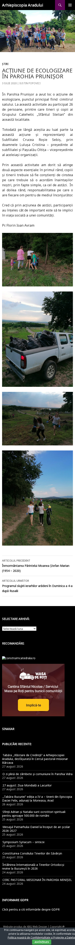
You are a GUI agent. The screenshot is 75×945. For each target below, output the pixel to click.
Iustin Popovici (29, 83)
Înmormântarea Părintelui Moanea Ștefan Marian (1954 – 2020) (35, 566)
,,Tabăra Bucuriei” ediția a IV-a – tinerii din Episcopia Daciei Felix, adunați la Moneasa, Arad (37, 798)
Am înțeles (42, 942)
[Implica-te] (33, 690)
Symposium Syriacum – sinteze (23, 842)
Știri (5, 64)
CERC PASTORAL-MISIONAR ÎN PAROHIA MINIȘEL (37, 880)
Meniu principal (70, 5)
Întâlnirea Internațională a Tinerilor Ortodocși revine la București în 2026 (33, 866)
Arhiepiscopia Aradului (22, 5)
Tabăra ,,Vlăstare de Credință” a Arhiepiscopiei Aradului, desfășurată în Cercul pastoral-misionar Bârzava (35, 759)
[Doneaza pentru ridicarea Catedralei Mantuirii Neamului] (18, 658)
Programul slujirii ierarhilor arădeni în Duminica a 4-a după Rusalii (37, 586)
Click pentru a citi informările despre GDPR (31, 909)
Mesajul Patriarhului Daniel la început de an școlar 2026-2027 (36, 829)
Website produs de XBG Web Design (25, 926)
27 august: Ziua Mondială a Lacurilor (27, 785)
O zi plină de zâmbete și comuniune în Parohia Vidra (37, 774)
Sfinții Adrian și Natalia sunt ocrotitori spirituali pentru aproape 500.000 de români (33, 814)
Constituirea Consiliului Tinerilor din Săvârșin (32, 853)
